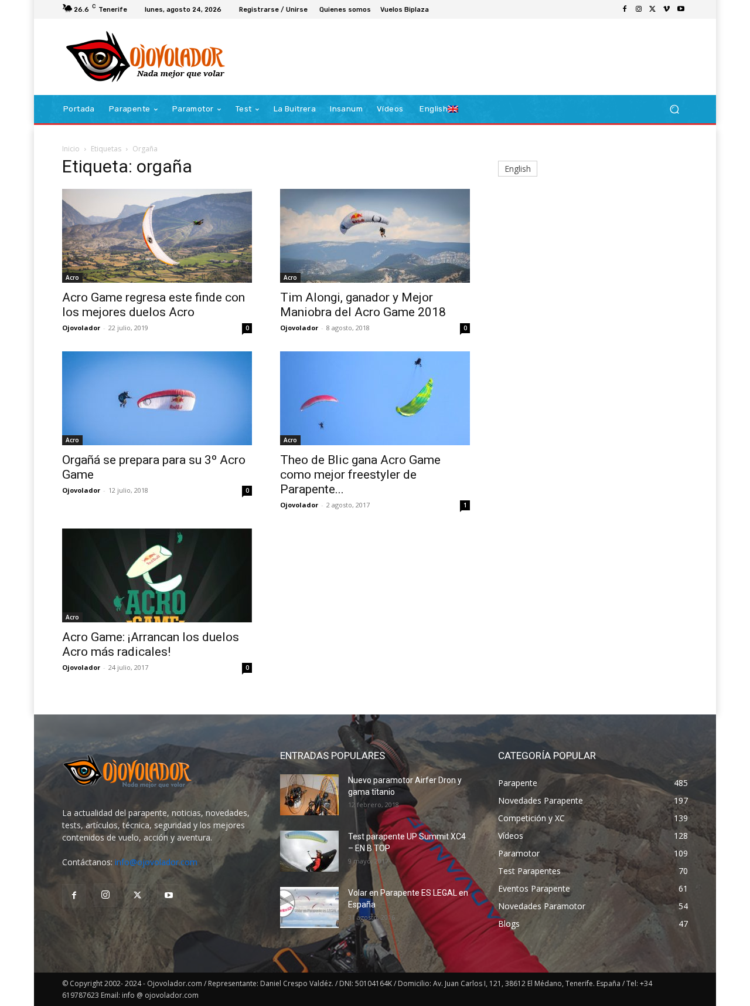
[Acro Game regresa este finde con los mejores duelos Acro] (157, 236)
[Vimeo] (667, 9)
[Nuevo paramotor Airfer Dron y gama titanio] (309, 794)
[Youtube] (681, 9)
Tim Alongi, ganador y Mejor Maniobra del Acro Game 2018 (363, 304)
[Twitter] (653, 9)
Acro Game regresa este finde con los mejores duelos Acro (153, 304)
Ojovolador (81, 327)
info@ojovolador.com (156, 862)
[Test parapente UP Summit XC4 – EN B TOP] (309, 851)
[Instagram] (639, 9)
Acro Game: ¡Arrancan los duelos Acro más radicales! (150, 644)
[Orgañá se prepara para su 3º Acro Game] (157, 398)
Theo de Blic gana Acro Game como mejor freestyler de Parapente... (360, 474)
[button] (674, 109)
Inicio (71, 149)
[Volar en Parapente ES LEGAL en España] (309, 907)
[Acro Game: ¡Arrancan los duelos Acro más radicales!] (157, 575)
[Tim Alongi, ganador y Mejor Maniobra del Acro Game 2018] (375, 236)
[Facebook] (625, 9)
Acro (72, 277)
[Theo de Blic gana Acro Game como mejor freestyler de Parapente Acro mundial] (375, 398)
